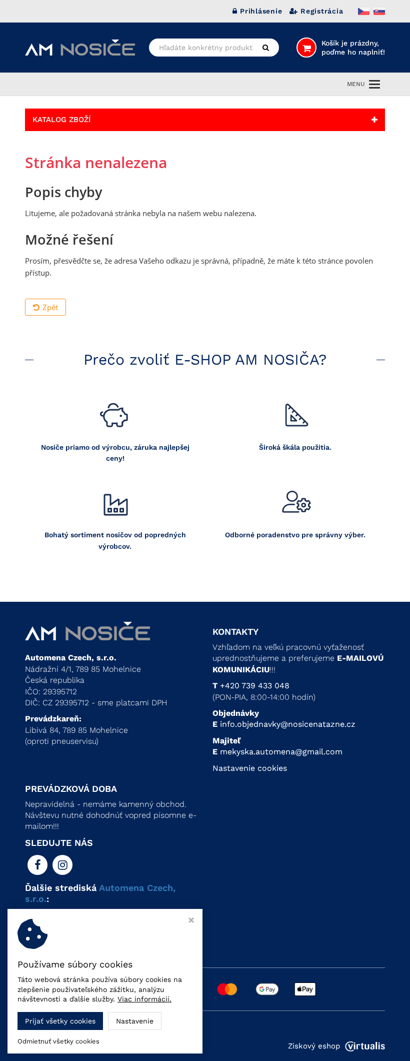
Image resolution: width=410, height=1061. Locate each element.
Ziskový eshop (314, 1045)
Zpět (50, 307)
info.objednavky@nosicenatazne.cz (288, 724)
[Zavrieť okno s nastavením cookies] (191, 921)
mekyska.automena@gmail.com (281, 751)
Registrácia (321, 11)
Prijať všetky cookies (60, 1021)
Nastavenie (135, 1021)
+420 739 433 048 (255, 685)
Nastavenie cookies (249, 768)
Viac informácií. (145, 999)
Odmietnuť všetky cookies (59, 1041)
